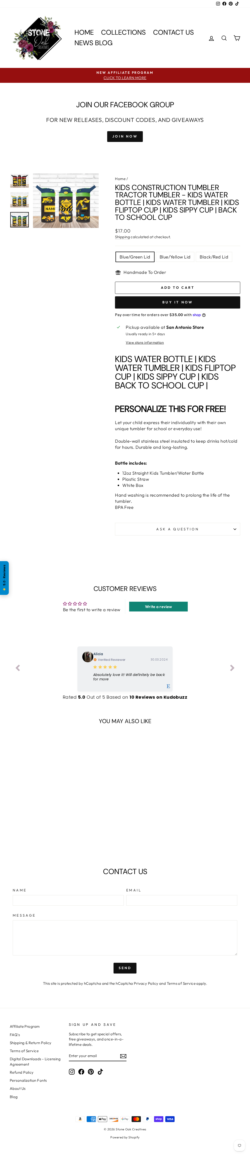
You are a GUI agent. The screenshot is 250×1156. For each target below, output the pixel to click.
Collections (123, 32)
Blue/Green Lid (135, 257)
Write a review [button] (158, 606)
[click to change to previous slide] (17, 668)
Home (84, 32)
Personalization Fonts (28, 1080)
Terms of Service (181, 983)
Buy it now (177, 302)
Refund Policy (22, 1072)
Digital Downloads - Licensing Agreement (35, 1061)
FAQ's (15, 1034)
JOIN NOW (125, 136)
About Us (18, 1088)
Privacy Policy (146, 983)
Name (20, 890)
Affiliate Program (25, 1026)
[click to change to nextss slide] (232, 668)
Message (24, 915)
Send (125, 968)
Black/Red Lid (214, 257)
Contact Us (173, 32)
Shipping (122, 237)
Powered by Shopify (124, 1137)
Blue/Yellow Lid (175, 257)
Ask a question (177, 529)
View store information (145, 342)
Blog (14, 1096)
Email (134, 890)
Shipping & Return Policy (31, 1042)
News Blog (93, 42)
